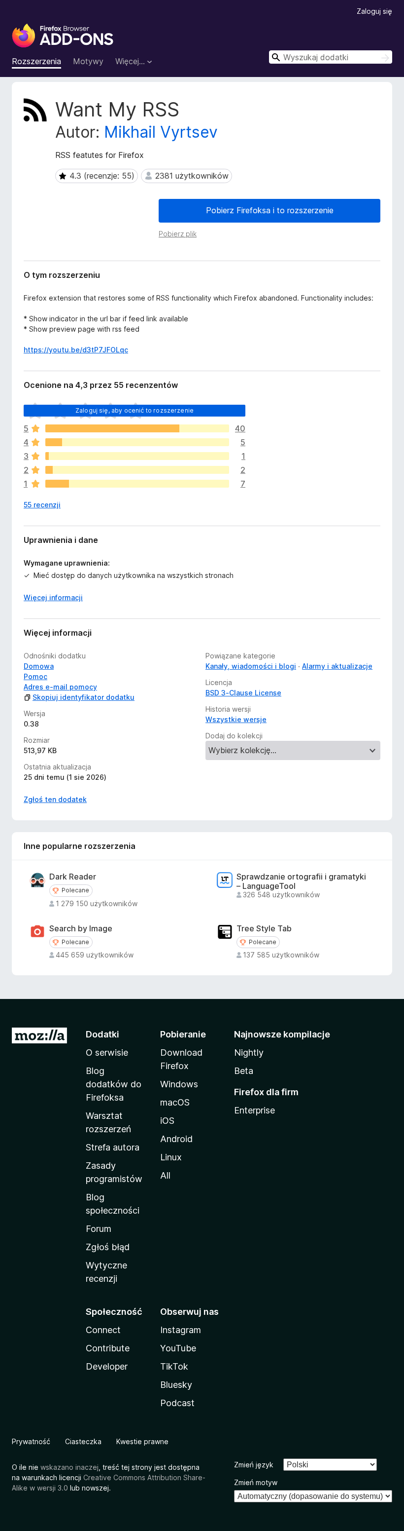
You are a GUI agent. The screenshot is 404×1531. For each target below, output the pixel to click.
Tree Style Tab (264, 928)
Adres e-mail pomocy (60, 687)
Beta (243, 1071)
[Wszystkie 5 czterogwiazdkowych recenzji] (137, 442)
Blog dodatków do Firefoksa (113, 1084)
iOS (167, 1120)
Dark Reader (72, 876)
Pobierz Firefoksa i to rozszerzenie (270, 210)
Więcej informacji (53, 597)
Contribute (108, 1348)
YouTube (178, 1348)
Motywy (88, 61)
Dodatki (102, 1034)
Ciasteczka (83, 1441)
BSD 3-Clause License (243, 693)
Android (176, 1139)
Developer (107, 1366)
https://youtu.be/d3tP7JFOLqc (76, 349)
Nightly (249, 1052)
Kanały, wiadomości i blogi (250, 666)
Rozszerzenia (36, 61)
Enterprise (254, 1110)
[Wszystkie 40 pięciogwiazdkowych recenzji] (137, 428)
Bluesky (176, 1384)
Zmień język (253, 1464)
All (165, 1175)
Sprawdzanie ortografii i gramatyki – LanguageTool (301, 881)
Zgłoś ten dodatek (55, 799)
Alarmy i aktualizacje (337, 666)
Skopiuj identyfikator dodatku (84, 697)
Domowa (39, 666)
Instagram (180, 1330)
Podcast (177, 1403)
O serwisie (107, 1052)
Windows (179, 1084)
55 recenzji (42, 504)
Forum (98, 1229)
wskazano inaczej (69, 1467)
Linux (171, 1157)
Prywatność (31, 1441)
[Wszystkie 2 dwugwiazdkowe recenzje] (137, 470)
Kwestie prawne (142, 1441)
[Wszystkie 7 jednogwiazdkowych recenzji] (137, 484)
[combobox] (330, 57)
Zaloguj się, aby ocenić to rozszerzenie (134, 410)
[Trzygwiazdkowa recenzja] (137, 456)
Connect (103, 1330)
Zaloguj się (374, 11)
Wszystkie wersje (236, 719)
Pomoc (35, 676)
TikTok (174, 1366)
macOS (175, 1102)
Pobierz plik (178, 234)
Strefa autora (112, 1147)
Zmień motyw (255, 1482)
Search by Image (80, 928)
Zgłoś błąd (108, 1247)
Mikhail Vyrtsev (161, 132)
